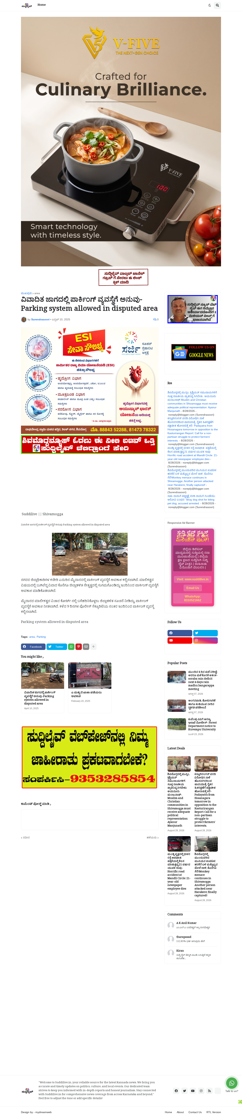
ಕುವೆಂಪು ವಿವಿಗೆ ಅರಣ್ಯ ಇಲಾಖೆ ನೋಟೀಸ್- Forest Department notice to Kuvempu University (202, 725)
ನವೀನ (26, 837)
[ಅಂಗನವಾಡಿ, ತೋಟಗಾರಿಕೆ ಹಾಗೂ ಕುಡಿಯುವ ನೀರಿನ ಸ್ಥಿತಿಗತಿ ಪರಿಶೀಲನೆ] (177, 706)
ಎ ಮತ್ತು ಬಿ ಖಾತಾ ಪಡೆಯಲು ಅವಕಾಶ (86, 695)
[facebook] (180, 633)
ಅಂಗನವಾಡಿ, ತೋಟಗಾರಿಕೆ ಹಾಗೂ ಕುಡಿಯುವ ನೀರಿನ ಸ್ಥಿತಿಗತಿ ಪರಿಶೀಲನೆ (202, 705)
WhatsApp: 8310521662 (192, 598)
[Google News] (218, 1091)
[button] (210, 5)
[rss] (209, 1091)
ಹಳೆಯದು (152, 837)
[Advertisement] (90, 481)
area (37, 293)
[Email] (86, 647)
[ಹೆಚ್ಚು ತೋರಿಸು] (93, 647)
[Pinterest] (78, 647)
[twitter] (205, 633)
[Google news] (205, 648)
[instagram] (205, 640)
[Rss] (180, 648)
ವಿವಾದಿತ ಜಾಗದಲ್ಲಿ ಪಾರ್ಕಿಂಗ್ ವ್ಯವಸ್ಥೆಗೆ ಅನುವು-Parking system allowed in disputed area (39, 698)
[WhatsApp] (71, 647)
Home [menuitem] (42, 5)
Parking (41, 636)
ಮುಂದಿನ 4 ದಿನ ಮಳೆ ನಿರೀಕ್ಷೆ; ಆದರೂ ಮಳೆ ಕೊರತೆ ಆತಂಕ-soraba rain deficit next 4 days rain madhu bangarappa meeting (203, 681)
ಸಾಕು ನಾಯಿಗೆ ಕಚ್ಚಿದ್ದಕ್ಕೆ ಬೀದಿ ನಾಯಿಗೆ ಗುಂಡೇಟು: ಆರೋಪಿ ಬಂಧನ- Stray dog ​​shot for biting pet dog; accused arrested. (192, 499)
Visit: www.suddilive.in (193, 579)
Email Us (192, 588)
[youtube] (180, 640)
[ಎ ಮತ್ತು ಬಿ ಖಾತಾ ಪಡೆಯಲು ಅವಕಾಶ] (89, 675)
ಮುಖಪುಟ (26, 293)
